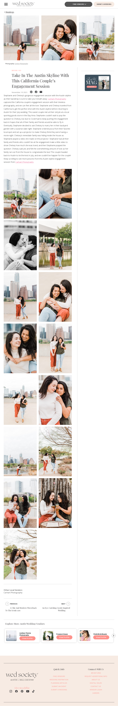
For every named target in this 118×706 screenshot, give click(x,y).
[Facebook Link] (16, 691)
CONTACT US (96, 686)
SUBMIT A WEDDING (104, 4)
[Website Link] (22, 681)
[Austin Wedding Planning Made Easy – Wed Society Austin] (23, 4)
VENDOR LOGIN (96, 690)
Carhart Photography (21, 64)
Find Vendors (78, 4)
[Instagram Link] (11, 691)
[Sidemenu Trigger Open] (6, 4)
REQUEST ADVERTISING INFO (96, 676)
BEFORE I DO (16, 70)
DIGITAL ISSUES (96, 683)
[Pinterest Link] (22, 691)
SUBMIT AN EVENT (59, 686)
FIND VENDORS (59, 676)
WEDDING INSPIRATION (59, 680)
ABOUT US (96, 680)
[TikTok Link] (33, 691)
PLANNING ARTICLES (59, 683)
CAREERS (95, 693)
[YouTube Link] (28, 691)
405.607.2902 (96, 673)
